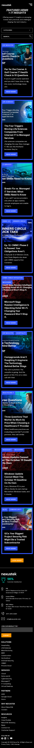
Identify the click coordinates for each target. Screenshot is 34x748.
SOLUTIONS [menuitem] (6, 642)
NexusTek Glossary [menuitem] (8, 722)
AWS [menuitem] (3, 694)
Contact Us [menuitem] (5, 727)
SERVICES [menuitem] (5, 670)
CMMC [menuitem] (3, 663)
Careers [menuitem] (4, 709)
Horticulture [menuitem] (5, 658)
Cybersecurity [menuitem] (6, 678)
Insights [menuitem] (4, 717)
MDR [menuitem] (3, 653)
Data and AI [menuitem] (5, 676)
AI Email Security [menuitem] (7, 660)
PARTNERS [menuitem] (5, 691)
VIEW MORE (17, 560)
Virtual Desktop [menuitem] (7, 686)
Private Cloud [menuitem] (6, 665)
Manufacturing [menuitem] (6, 650)
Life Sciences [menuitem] (6, 648)
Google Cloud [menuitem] (6, 696)
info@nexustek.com (14, 619)
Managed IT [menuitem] (5, 681)
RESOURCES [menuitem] (6, 714)
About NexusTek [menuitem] (7, 707)
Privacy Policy (5, 744)
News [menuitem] (3, 725)
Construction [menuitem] (6, 655)
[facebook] (2, 738)
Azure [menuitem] (3, 699)
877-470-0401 (11, 614)
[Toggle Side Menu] (30, 4)
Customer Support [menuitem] (8, 730)
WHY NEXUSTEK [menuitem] (8, 704)
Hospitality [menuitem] (5, 645)
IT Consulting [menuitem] (6, 684)
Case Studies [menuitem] (6, 720)
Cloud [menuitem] (3, 673)
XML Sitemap (15, 744)
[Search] (30, 36)
